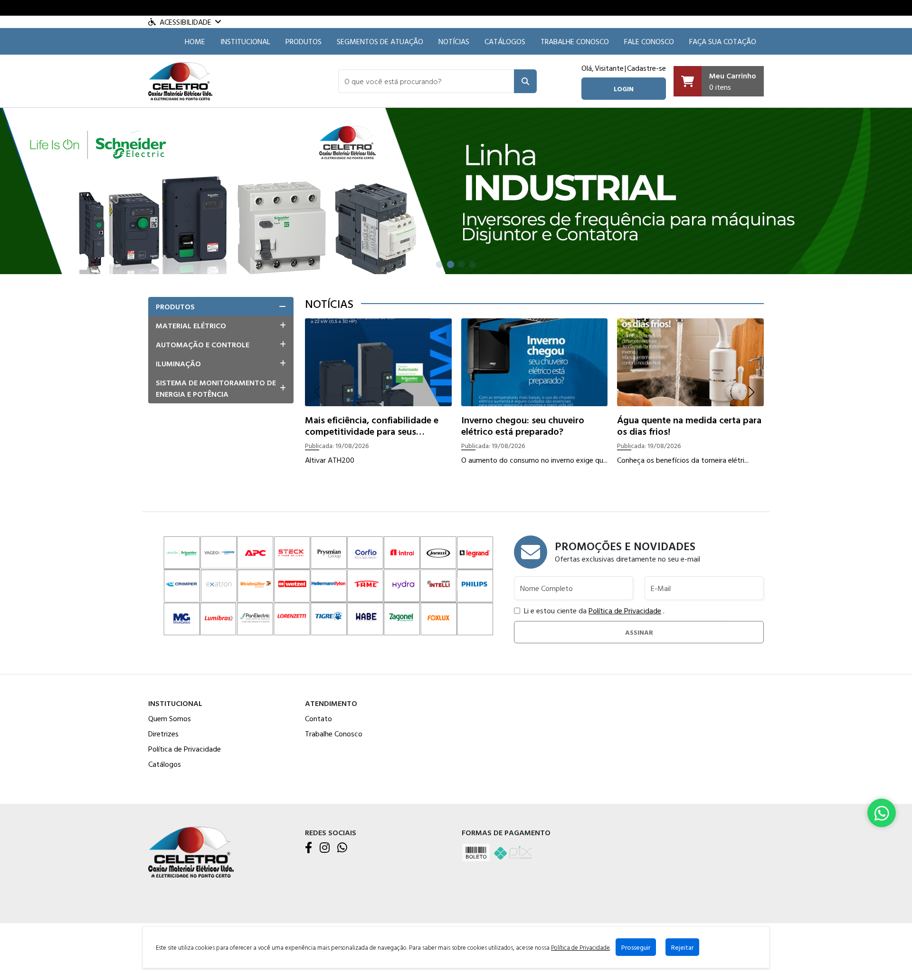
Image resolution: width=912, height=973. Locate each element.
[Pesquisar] (525, 81)
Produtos (303, 41)
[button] (426, 81)
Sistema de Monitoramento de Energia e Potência (216, 388)
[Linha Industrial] (456, 190)
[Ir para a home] (191, 851)
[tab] (221, 306)
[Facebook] (308, 848)
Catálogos (504, 41)
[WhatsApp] (342, 848)
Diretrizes (163, 733)
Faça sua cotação (722, 41)
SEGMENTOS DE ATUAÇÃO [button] (380, 41)
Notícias (453, 41)
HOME (195, 41)
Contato (318, 718)
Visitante (609, 68)
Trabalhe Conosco (575, 41)
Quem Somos (169, 718)
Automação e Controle (202, 344)
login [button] (624, 89)
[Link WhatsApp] (881, 813)
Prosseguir (635, 947)
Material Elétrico (191, 325)
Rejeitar (682, 947)
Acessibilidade (185, 22)
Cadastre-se (646, 68)
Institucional (245, 41)
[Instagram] (325, 848)
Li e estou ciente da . (594, 610)
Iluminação (178, 363)
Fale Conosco (649, 41)
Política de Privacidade (625, 610)
